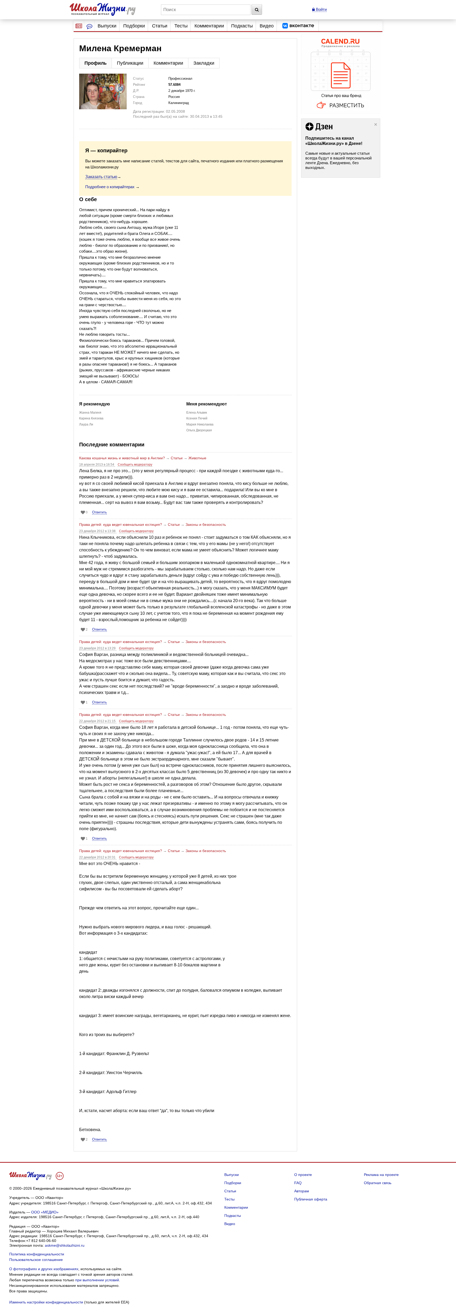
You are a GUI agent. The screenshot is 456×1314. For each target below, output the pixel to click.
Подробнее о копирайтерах (110, 187)
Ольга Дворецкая (199, 430)
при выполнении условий (97, 1280)
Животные (197, 458)
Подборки (134, 26)
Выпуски (107, 26)
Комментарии (209, 26)
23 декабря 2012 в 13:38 (97, 531)
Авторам (301, 1191)
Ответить (99, 512)
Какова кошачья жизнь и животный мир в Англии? (122, 458)
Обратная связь (377, 1183)
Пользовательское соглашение (36, 1260)
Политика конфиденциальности (36, 1254)
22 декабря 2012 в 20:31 (97, 857)
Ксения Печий (196, 418)
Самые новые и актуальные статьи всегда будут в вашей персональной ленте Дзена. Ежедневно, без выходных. (338, 160)
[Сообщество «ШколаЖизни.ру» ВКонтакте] (298, 26)
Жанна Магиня (90, 412)
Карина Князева (91, 418)
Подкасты (242, 26)
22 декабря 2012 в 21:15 (97, 721)
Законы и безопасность (206, 524)
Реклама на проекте (381, 1175)
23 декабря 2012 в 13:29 (97, 648)
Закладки (203, 63)
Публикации (130, 63)
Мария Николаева (199, 424)
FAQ (298, 1183)
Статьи (159, 26)
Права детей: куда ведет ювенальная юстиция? (120, 524)
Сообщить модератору (135, 464)
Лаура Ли (86, 424)
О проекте (303, 1175)
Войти (321, 9)
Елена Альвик (196, 412)
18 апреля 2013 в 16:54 (97, 464)
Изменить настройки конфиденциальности (46, 1302)
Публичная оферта (310, 1199)
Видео (267, 26)
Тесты (181, 26)
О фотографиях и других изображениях (43, 1269)
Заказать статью (101, 176)
